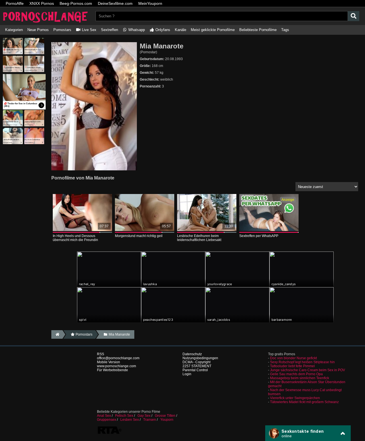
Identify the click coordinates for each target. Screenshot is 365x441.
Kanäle (180, 30)
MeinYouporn (150, 3)
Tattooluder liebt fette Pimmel (292, 366)
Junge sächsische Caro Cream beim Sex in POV (307, 370)
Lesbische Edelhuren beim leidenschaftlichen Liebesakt (199, 238)
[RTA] (109, 433)
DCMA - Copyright (196, 362)
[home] (56, 334)
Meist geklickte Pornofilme (213, 30)
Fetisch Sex (124, 416)
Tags (285, 30)
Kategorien (14, 30)
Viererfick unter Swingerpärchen (295, 398)
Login (186, 374)
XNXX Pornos (41, 3)
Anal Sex (104, 416)
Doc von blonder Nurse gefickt (293, 358)
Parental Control (195, 370)
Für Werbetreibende (112, 370)
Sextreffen (109, 30)
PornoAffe (15, 3)
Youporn (166, 420)
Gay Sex (144, 416)
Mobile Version (108, 362)
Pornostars (62, 30)
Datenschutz (192, 354)
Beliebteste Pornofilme (258, 30)
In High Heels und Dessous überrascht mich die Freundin (75, 238)
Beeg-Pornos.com (76, 3)
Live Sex (88, 30)
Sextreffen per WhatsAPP (258, 236)
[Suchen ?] (353, 16)
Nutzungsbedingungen (200, 358)
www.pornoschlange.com (116, 366)
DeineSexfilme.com (115, 3)
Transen (149, 420)
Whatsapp (136, 30)
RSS (100, 354)
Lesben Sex (129, 420)
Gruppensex (106, 420)
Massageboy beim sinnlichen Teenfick (299, 378)
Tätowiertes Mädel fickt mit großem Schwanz (304, 402)
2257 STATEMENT (196, 366)
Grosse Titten (165, 416)
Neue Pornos (38, 30)
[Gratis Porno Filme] (45, 23)
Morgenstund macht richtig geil (139, 236)
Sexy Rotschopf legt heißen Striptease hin (302, 362)
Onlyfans (162, 30)
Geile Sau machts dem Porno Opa (296, 374)
